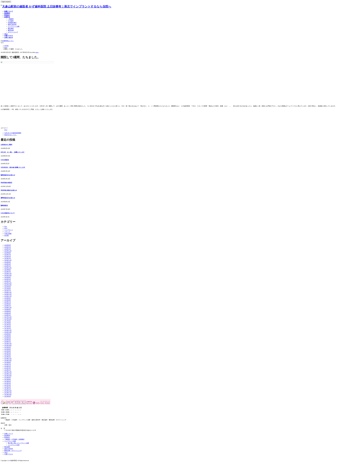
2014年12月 (8, 358)
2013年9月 (7, 377)
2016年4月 (7, 339)
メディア (7, 231)
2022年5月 (7, 279)
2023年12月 (8, 268)
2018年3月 (7, 315)
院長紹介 (7, 437)
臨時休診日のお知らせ (8, 175)
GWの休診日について (8, 213)
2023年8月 (7, 269)
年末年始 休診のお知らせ (9, 190)
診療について (8, 433)
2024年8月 (7, 262)
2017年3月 (7, 328)
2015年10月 (8, 345)
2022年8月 (7, 277)
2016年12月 (8, 330)
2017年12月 (8, 317)
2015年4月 (7, 355)
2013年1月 (7, 389)
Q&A (6, 452)
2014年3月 (7, 368)
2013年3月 (7, 385)
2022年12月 (8, 273)
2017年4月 (7, 326)
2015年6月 (7, 351)
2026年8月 (7, 245)
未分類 (6, 235)
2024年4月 (7, 264)
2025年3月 (7, 258)
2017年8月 (7, 322)
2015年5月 (7, 353)
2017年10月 (8, 319)
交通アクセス (8, 454)
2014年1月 (7, 370)
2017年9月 (7, 321)
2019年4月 (7, 304)
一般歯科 (11, 19)
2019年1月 (7, 305)
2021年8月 (7, 288)
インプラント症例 (13, 445)
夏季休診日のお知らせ (8, 198)
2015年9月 (7, 347)
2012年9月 (7, 396)
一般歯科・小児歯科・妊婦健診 (14, 439)
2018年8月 (7, 311)
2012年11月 (8, 392)
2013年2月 (7, 387)
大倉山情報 (8, 233)
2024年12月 (8, 260)
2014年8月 (7, 362)
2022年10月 (8, 275)
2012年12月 (8, 391)
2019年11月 (8, 296)
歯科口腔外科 (12, 24)
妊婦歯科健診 (12, 22)
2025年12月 (8, 251)
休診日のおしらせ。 (10, 135)
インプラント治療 (13, 26)
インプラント (8, 230)
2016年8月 (7, 336)
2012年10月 (8, 394)
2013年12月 (8, 372)
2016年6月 (7, 338)
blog (5, 226)
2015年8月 (7, 349)
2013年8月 (7, 379)
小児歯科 (11, 21)
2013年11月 (8, 373)
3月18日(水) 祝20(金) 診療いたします (13, 167)
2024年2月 (7, 266)
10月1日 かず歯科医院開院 (12, 133)
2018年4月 (7, 313)
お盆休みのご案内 (6, 144)
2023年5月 (7, 271)
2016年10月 (8, 332)
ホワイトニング (13, 32)
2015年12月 (8, 343)
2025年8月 (7, 252)
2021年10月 (8, 285)
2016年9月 (7, 334)
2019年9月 (7, 298)
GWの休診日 (5, 160)
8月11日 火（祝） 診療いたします (12, 152)
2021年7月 (7, 290)
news (37, 52)
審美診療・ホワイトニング (13, 450)
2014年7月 (7, 364)
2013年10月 (8, 375)
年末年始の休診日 (6, 182)
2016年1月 (7, 341)
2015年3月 (7, 356)
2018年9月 (7, 309)
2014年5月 (7, 366)
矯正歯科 (11, 28)
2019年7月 (7, 302)
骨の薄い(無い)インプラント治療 (18, 443)
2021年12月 (8, 283)
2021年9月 (7, 287)
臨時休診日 (4, 205)
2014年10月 (8, 360)
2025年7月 (7, 254)
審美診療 (11, 30)
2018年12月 (8, 307)
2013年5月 (7, 383)
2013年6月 (7, 381)
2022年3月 (7, 281)
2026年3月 (7, 249)
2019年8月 (7, 300)
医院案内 (7, 435)
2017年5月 (7, 324)
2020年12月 (8, 292)
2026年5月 (7, 247)
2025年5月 (7, 256)
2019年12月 (8, 294)
